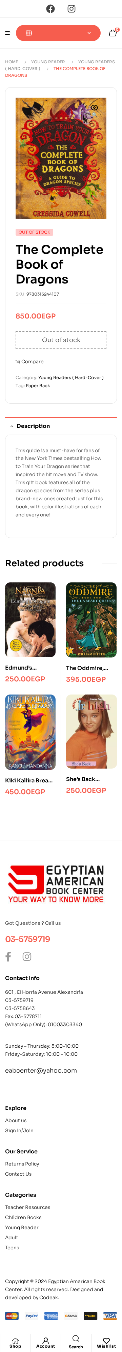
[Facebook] (50, 9)
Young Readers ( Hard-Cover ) (71, 377)
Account (45, 1346)
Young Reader (48, 61)
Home (11, 61)
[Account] (45, 1341)
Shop (15, 1346)
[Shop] (15, 1341)
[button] (94, 111)
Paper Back (38, 385)
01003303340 (65, 1024)
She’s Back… (83, 779)
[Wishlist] (106, 1341)
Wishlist (106, 1346)
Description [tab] (33, 426)
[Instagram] (71, 9)
